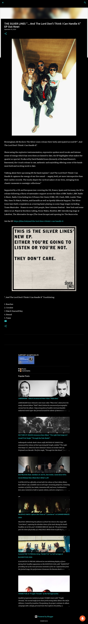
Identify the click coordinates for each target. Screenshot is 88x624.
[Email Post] (5, 322)
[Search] (85, 2)
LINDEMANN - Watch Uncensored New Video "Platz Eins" (38, 398)
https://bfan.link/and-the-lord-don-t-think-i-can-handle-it (38, 221)
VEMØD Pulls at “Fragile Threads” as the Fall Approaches (38, 594)
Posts (23, 369)
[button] (5, 33)
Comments (25, 371)
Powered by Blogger (45, 617)
